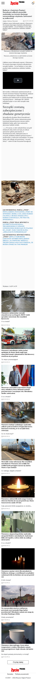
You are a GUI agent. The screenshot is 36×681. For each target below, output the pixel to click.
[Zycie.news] (17, 3)
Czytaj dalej (18, 662)
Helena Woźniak (12, 21)
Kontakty (10, 674)
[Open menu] (3, 3)
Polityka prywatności (22, 674)
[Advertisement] (18, 161)
